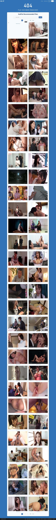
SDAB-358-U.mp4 (38, 135)
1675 (30, 20)
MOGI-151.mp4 (18, 462)
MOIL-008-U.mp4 (18, 364)
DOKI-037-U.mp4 (18, 266)
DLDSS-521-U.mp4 (18, 233)
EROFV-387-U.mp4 (38, 233)
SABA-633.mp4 (18, 446)
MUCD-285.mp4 (38, 53)
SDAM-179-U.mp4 (18, 168)
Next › (33, 20)
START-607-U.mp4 (38, 217)
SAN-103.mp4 (38, 495)
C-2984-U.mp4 (38, 331)
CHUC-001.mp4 (18, 53)
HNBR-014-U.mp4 (38, 315)
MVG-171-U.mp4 (38, 413)
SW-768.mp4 (38, 86)
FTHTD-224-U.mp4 (38, 266)
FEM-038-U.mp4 (18, 413)
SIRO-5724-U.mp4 (18, 217)
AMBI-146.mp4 (18, 511)
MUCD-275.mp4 (38, 462)
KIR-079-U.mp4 (18, 315)
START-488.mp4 (38, 446)
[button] (55, 1)
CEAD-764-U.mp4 (18, 397)
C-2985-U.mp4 (18, 331)
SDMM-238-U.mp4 (38, 168)
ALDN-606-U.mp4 (18, 282)
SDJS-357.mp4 (38, 397)
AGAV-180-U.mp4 (38, 282)
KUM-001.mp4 (18, 86)
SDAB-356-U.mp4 (38, 184)
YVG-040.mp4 (38, 511)
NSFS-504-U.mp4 (38, 364)
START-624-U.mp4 (18, 184)
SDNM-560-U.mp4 (18, 135)
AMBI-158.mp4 (38, 37)
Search (40, 17)
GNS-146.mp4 (18, 495)
